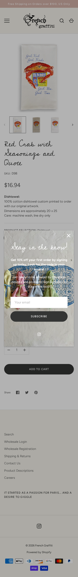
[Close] (68, 235)
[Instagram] (39, 334)
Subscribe (39, 316)
